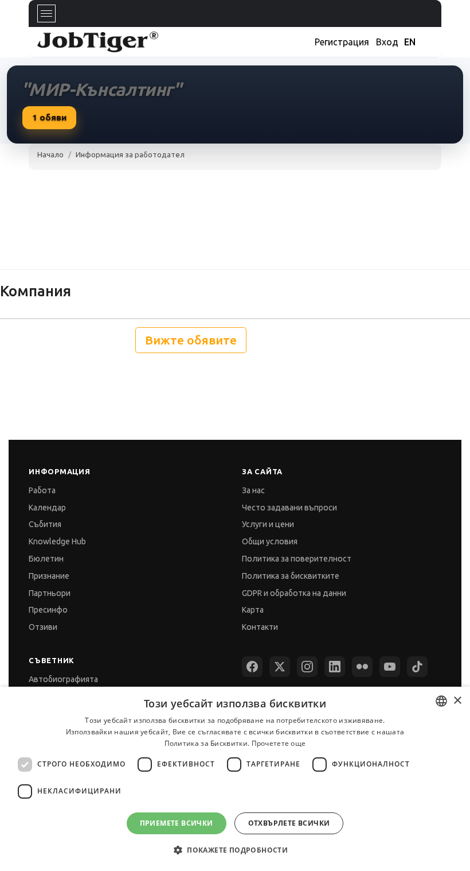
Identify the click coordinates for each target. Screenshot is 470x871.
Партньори (49, 593)
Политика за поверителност (296, 558)
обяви (49, 117)
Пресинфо (48, 609)
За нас (253, 490)
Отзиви (43, 627)
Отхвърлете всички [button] (289, 823)
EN (410, 42)
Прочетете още (279, 743)
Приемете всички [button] (176, 823)
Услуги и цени (268, 524)
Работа (42, 490)
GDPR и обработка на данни (294, 593)
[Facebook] (252, 666)
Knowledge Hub (57, 541)
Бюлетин (46, 558)
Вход (387, 42)
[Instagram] (307, 666)
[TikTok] (417, 666)
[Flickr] (362, 666)
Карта (253, 609)
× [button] (457, 700)
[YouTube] (389, 666)
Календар (47, 507)
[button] (235, 850)
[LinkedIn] (334, 666)
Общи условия (269, 541)
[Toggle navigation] (46, 13)
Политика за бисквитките (290, 575)
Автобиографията (63, 679)
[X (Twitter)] (279, 666)
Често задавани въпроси (289, 507)
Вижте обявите (191, 340)
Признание (49, 575)
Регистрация (342, 42)
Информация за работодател (130, 154)
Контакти (260, 627)
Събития (45, 524)
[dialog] (235, 779)
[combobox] (441, 701)
